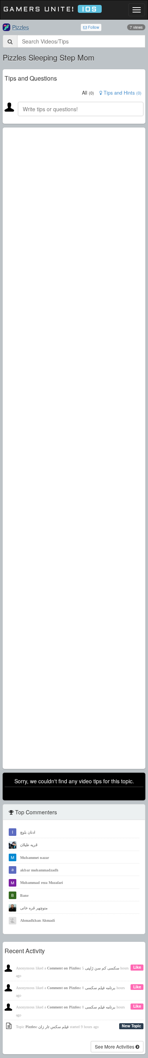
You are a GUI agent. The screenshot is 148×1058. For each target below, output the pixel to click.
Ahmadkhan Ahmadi (37, 920)
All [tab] (88, 92)
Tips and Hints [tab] (122, 92)
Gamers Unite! (50, 9)
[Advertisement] (74, 448)
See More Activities (115, 1046)
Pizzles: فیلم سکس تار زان (47, 1027)
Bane (24, 895)
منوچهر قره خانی (33, 908)
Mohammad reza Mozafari (41, 883)
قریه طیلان (29, 845)
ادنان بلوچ (27, 832)
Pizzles (20, 27)
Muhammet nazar (34, 858)
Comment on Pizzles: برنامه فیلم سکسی (81, 988)
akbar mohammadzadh (39, 870)
